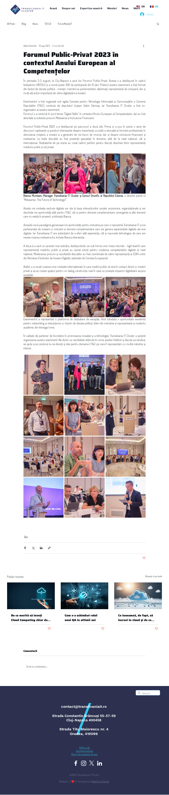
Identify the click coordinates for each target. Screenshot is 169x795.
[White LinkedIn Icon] (99, 763)
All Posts (11, 23)
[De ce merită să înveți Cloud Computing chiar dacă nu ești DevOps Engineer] (31, 595)
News (35, 23)
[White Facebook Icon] (75, 763)
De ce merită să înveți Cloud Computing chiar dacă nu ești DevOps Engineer (31, 617)
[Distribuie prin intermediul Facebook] (25, 547)
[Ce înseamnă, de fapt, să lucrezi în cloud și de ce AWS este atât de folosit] (138, 595)
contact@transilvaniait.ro (84, 706)
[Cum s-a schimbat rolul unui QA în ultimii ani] (84, 595)
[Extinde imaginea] (43, 174)
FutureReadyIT (65, 23)
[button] (112, 8)
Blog (24, 23)
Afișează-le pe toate (153, 576)
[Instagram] (83, 763)
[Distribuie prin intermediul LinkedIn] (41, 547)
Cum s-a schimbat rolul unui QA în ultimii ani (81, 617)
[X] (91, 763)
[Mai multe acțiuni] (144, 46)
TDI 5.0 (48, 23)
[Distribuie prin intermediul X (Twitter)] (33, 547)
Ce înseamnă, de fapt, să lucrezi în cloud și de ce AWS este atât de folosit (135, 617)
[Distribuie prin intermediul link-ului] (49, 547)
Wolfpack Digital (100, 781)
